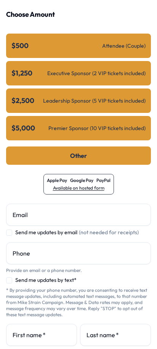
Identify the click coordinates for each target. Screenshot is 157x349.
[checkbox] (9, 233)
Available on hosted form (78, 188)
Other (78, 155)
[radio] (78, 46)
